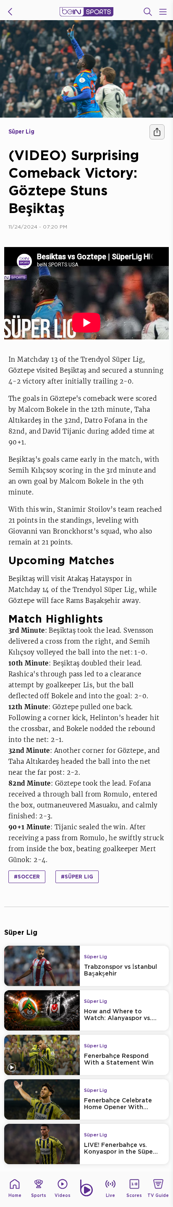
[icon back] (10, 12)
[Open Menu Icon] (163, 12)
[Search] (148, 12)
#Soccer (27, 876)
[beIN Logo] (86, 11)
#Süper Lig (77, 876)
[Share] (157, 131)
